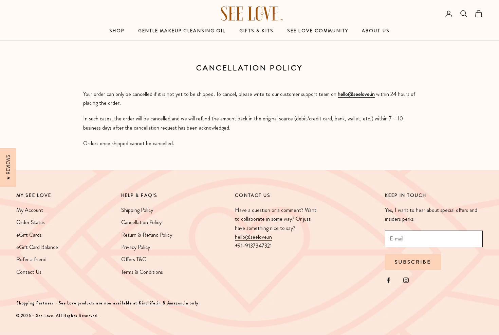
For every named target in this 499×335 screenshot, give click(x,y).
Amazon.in (178, 303)
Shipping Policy (137, 210)
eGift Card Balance (37, 247)
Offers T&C (133, 259)
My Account (29, 210)
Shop (116, 31)
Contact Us (28, 272)
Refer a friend (31, 259)
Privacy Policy (135, 247)
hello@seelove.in (253, 237)
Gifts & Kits (256, 31)
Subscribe (413, 262)
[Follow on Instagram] (406, 280)
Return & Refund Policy (146, 235)
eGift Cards (29, 235)
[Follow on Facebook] (388, 280)
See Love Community (317, 31)
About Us (376, 31)
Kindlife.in (150, 303)
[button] (8, 167)
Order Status (30, 222)
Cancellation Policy (141, 222)
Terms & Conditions (142, 272)
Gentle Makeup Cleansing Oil (182, 31)
